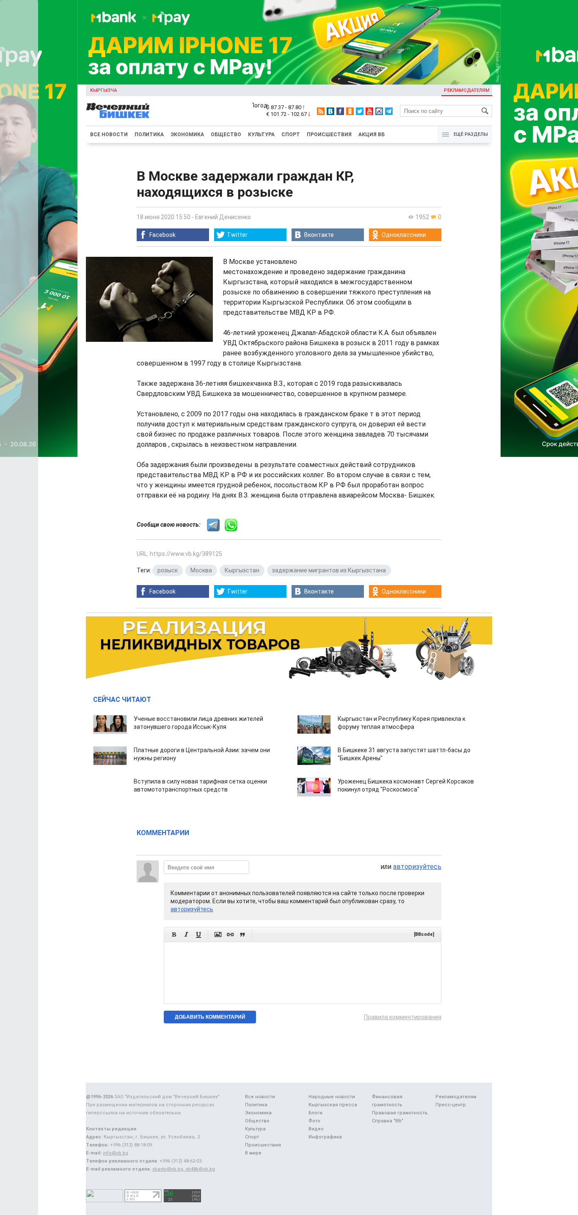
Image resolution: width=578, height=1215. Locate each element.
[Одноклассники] (350, 111)
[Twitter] (359, 111)
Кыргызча (103, 90)
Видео (316, 1129)
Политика (149, 134)
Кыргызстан (242, 570)
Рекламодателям (467, 90)
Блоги (315, 1113)
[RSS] (321, 111)
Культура (261, 134)
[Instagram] (379, 111)
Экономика (187, 134)
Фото (314, 1121)
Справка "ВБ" (387, 1121)
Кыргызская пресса (332, 1105)
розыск (167, 570)
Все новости (109, 134)
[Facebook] (340, 111)
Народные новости (331, 1097)
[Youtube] (369, 111)
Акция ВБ (371, 134)
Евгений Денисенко (223, 217)
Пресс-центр (450, 1105)
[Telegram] (389, 111)
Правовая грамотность (400, 1113)
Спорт (290, 134)
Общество (226, 134)
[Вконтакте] (330, 111)
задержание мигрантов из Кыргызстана (329, 570)
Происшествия (329, 134)
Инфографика (325, 1137)
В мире (253, 1153)
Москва (201, 570)
